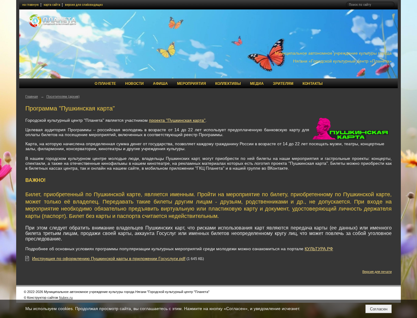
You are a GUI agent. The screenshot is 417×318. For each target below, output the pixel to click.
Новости (134, 83)
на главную (30, 5)
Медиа (257, 83)
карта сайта (52, 5)
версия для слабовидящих (84, 5)
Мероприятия (191, 83)
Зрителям (283, 83)
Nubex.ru (66, 297)
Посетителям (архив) (63, 96)
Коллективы (228, 83)
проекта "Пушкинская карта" (177, 120)
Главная (31, 96)
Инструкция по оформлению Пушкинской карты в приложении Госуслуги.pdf (108, 258)
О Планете (105, 83)
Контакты (313, 83)
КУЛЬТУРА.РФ (319, 248)
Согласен (378, 309)
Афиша (160, 83)
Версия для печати (377, 271)
